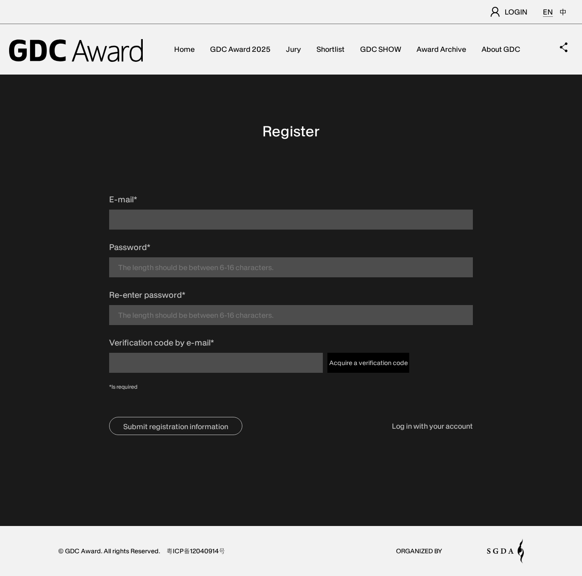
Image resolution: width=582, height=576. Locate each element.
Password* (130, 247)
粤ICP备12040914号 (195, 551)
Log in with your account (432, 426)
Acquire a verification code (368, 363)
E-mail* (123, 199)
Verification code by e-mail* (161, 342)
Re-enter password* (147, 295)
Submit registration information (175, 426)
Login (516, 11)
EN (548, 11)
